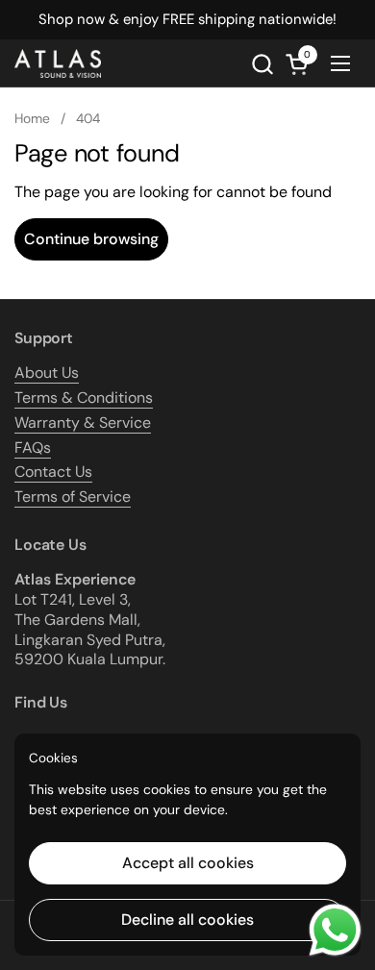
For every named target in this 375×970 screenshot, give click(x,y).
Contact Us (53, 471)
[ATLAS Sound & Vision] (57, 63)
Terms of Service (72, 496)
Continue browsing (91, 239)
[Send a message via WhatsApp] (335, 930)
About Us (46, 372)
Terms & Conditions (83, 397)
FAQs (32, 447)
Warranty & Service (82, 422)
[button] (262, 64)
